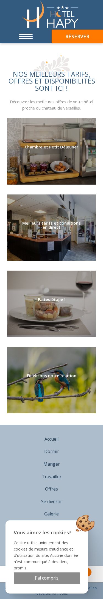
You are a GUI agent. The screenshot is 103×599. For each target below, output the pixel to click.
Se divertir (51, 501)
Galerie (51, 514)
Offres (51, 489)
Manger (51, 464)
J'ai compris (47, 578)
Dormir (51, 451)
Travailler (52, 477)
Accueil (51, 439)
